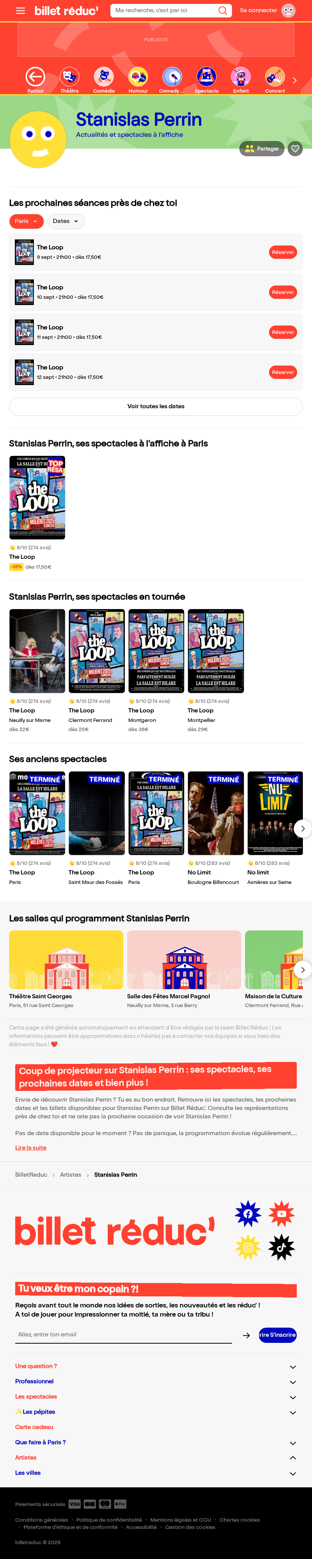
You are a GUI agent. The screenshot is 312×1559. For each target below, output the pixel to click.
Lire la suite (30, 1148)
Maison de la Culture (273, 996)
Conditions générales (41, 1520)
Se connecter (258, 10)
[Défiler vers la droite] (295, 80)
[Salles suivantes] (303, 970)
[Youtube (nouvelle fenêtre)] (281, 1214)
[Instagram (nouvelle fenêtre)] (248, 1247)
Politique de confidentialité (109, 1520)
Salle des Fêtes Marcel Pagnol (168, 996)
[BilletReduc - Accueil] (66, 10)
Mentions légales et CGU (180, 1520)
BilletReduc (31, 1175)
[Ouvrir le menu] (23, 10)
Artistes (70, 1175)
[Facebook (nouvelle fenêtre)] (248, 1214)
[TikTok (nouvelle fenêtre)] (281, 1247)
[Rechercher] (223, 10)
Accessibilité (141, 1527)
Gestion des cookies (190, 1527)
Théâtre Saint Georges (40, 996)
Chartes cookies (240, 1520)
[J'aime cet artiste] (295, 148)
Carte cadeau (34, 1427)
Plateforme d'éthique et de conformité (71, 1527)
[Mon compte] (288, 10)
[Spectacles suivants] (303, 829)
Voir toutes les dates (156, 406)
